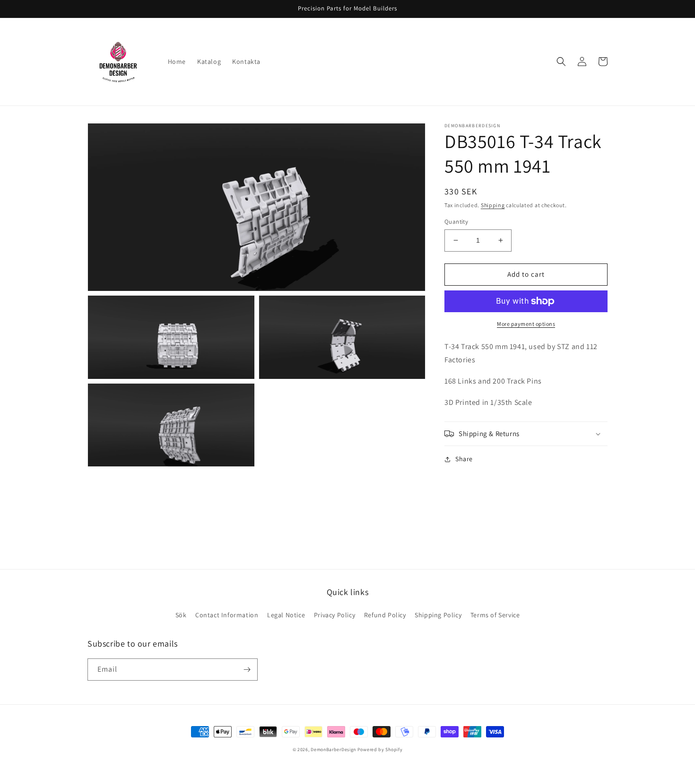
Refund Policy (385, 615)
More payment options (526, 323)
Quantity (456, 222)
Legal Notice (286, 615)
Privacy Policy (334, 615)
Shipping (493, 205)
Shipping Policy (438, 615)
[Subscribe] (246, 669)
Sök (181, 615)
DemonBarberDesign (333, 749)
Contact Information (226, 615)
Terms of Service (495, 615)
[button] (561, 61)
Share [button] (464, 459)
